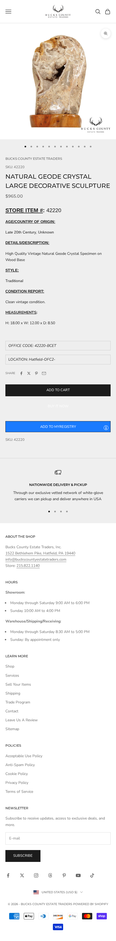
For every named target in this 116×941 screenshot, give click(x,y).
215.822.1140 (28, 565)
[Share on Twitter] (29, 373)
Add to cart (58, 390)
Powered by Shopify (90, 904)
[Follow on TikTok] (92, 875)
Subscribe (23, 855)
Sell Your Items (18, 684)
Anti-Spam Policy (20, 764)
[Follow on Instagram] (36, 875)
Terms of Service (19, 791)
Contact (11, 711)
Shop (9, 666)
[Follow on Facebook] (8, 875)
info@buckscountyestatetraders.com (35, 559)
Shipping (12, 693)
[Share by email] (44, 373)
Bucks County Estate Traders (33, 159)
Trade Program (17, 702)
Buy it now (58, 406)
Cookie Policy (16, 773)
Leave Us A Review (21, 720)
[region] (58, 485)
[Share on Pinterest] (36, 373)
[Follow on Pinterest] (64, 875)
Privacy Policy (16, 782)
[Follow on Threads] (50, 875)
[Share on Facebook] (21, 373)
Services (12, 675)
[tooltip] (106, 428)
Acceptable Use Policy (23, 756)
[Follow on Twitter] (22, 875)
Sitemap (12, 729)
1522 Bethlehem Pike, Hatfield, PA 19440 (40, 553)
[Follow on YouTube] (78, 875)
